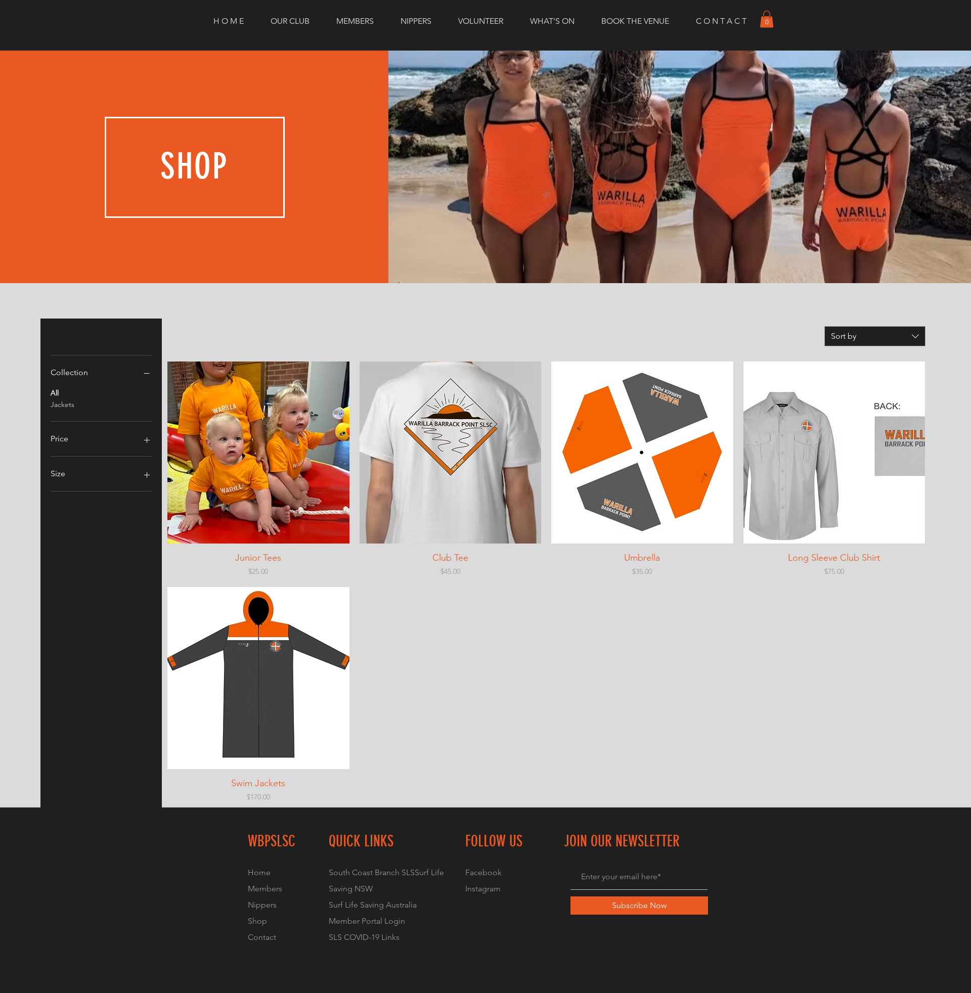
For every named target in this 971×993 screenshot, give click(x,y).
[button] (767, 19)
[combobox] (874, 336)
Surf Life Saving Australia (373, 905)
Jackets (62, 404)
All (55, 392)
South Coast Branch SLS (372, 872)
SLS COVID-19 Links (364, 937)
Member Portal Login (367, 921)
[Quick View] (258, 453)
